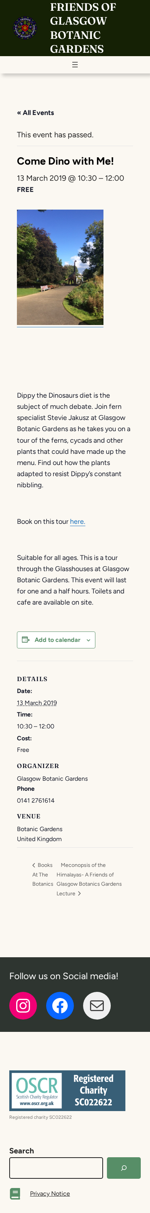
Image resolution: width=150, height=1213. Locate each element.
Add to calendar (57, 639)
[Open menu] (75, 64)
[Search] (124, 1168)
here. (77, 521)
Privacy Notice (50, 1193)
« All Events (35, 112)
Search (21, 1150)
